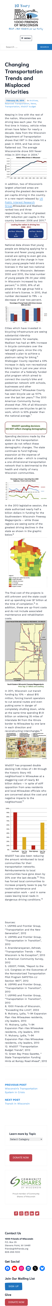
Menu (27, 38)
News (33, 103)
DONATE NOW (21, 1157)
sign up (14, 1286)
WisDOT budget (28, 106)
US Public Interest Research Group (24, 202)
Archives (33, 100)
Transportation (12, 106)
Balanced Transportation (17, 103)
